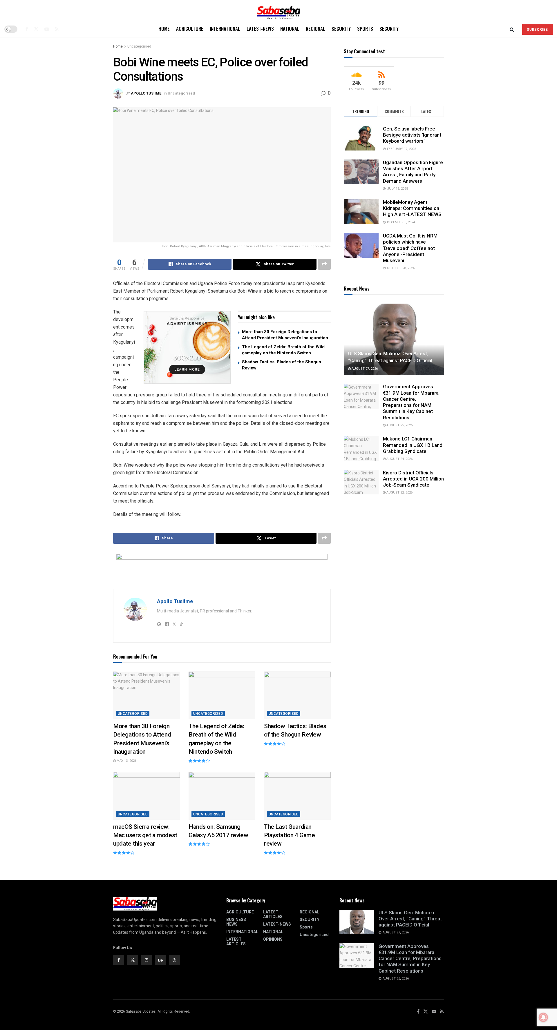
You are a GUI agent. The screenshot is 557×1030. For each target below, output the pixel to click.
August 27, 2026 (364, 369)
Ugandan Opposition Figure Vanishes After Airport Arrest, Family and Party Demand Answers (413, 171)
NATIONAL (289, 28)
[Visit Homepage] (278, 10)
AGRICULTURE (189, 28)
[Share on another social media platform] (324, 264)
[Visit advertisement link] (187, 347)
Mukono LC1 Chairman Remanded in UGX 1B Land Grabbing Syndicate (412, 445)
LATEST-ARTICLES (273, 914)
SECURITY (341, 28)
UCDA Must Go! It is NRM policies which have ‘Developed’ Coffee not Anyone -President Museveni (410, 248)
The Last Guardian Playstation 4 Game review (289, 835)
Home (164, 28)
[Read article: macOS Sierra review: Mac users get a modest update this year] (146, 795)
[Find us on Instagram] (146, 960)
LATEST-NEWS (260, 28)
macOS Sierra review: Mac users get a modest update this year (145, 835)
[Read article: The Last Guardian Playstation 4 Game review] (297, 795)
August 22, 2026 (399, 492)
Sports (365, 28)
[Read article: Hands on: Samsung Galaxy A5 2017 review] (222, 795)
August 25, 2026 (399, 425)
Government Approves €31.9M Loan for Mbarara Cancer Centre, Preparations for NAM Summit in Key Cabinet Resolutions (411, 402)
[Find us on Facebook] (27, 29)
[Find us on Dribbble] (174, 960)
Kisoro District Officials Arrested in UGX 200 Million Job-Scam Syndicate (413, 479)
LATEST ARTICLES (236, 941)
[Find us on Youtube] (46, 29)
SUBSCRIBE (537, 30)
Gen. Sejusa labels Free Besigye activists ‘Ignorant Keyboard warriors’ (412, 135)
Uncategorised (139, 46)
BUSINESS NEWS (236, 921)
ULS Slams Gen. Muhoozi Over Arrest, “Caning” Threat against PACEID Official (410, 919)
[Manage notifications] (543, 1017)
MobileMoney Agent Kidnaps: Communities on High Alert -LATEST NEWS (412, 208)
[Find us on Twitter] (36, 29)
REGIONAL (315, 28)
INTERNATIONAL (225, 28)
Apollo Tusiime (146, 93)
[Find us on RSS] (57, 29)
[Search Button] (512, 29)
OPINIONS (273, 939)
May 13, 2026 (126, 761)
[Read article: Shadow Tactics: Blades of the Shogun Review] (297, 695)
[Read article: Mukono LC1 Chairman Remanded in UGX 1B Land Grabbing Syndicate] (361, 448)
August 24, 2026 (399, 459)
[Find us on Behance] (160, 960)
